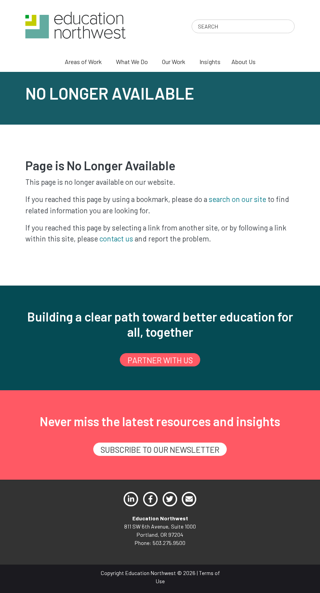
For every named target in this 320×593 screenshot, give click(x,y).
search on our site (237, 199)
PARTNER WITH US (160, 360)
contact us (116, 238)
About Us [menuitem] (243, 61)
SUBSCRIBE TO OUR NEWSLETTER (160, 449)
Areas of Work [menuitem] (83, 61)
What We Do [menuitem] (132, 61)
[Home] (75, 24)
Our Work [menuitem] (173, 61)
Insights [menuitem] (209, 61)
